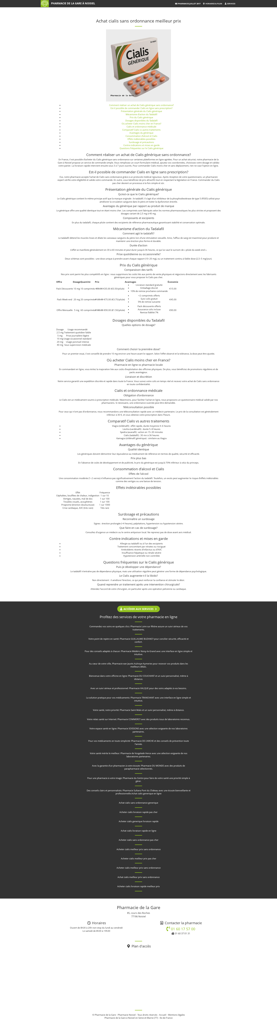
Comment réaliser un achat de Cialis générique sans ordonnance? (141, 105)
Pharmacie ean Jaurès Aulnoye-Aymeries (132, 663)
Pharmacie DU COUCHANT (141, 675)
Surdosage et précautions (141, 142)
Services (231, 3)
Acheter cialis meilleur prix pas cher (138, 858)
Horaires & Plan (213, 3)
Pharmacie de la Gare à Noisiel (73, 3)
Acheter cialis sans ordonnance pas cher (138, 839)
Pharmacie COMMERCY (129, 719)
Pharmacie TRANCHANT (142, 697)
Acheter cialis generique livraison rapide (138, 821)
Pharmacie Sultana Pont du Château (140, 790)
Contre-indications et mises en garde (141, 145)
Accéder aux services (138, 609)
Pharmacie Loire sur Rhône (143, 626)
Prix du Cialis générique (141, 117)
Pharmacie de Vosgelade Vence (135, 753)
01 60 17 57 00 (182, 928)
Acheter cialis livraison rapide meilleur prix (138, 886)
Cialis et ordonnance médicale (141, 126)
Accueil (162, 1014)
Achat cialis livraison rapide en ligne (138, 830)
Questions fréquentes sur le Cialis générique (141, 148)
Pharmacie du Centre (133, 778)
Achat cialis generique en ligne (146, 793)
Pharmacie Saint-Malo (131, 710)
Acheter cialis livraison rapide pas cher (138, 812)
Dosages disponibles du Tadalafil (141, 120)
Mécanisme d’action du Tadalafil (141, 114)
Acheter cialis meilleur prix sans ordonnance (139, 849)
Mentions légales (176, 1014)
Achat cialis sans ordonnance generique (138, 802)
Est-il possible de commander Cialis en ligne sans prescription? (141, 108)
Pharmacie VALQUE (139, 688)
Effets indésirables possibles (141, 139)
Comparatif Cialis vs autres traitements (141, 129)
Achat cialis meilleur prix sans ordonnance (139, 877)
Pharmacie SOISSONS (128, 728)
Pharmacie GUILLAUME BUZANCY (137, 638)
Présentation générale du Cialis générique (141, 111)
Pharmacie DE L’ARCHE (142, 740)
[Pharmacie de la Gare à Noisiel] (45, 3)
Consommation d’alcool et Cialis (141, 136)
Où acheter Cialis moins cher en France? (141, 123)
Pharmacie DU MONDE (152, 765)
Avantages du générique (141, 132)
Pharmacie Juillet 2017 (189, 3)
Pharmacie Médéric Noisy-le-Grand (138, 651)
